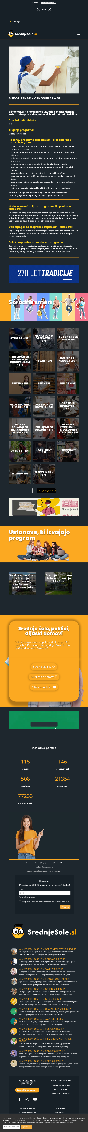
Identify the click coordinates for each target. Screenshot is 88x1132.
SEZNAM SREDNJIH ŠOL (61, 1085)
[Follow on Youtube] (49, 9)
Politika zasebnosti (33, 863)
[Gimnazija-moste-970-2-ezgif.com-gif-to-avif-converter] (44, 728)
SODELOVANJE (60, 1113)
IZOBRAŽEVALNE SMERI (61, 1094)
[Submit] (11, 21)
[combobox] (44, 21)
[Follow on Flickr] (19, 1099)
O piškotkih (58, 863)
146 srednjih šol (42, 687)
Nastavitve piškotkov (11, 1127)
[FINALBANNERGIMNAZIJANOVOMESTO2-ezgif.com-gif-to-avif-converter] (44, 282)
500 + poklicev (42, 667)
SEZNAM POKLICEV (27, 1108)
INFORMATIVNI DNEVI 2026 (61, 1081)
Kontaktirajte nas (26, 1090)
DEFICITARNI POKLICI (27, 1113)
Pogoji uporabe (47, 863)
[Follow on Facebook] (38, 9)
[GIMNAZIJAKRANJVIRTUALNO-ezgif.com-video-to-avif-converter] (44, 515)
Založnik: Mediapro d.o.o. (44, 867)
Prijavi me (65, 907)
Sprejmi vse (26, 1127)
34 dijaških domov (42, 677)
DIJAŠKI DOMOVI (60, 1089)
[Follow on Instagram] (44, 9)
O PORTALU (60, 1108)
